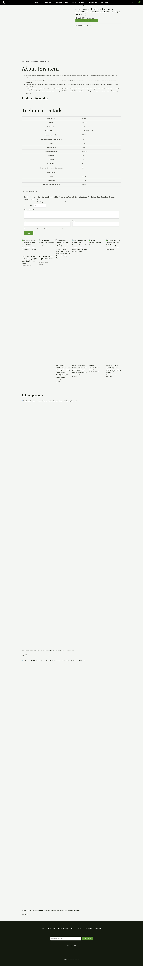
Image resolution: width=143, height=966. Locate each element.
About (74, 3)
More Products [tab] (44, 61)
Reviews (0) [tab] (34, 61)
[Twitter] (75, 946)
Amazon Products (62, 3)
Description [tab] (25, 61)
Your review (29, 210)
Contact (82, 3)
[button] (52, 3)
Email (74, 221)
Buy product (87, 21)
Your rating (28, 205)
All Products (47, 3)
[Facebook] (71, 946)
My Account (92, 3)
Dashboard (104, 3)
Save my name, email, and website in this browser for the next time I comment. (49, 229)
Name (26, 221)
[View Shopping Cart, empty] (138, 2)
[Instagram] (68, 946)
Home (37, 3)
